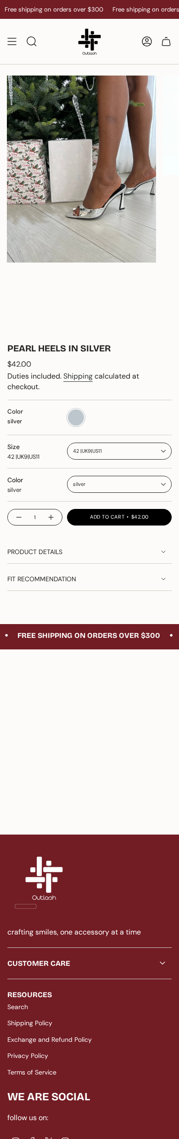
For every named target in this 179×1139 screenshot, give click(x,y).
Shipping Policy (29, 1023)
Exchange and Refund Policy (49, 1039)
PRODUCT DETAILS (34, 552)
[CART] (166, 41)
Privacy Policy (27, 1055)
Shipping (78, 376)
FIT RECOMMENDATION (41, 579)
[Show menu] (12, 41)
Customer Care (38, 963)
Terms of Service (31, 1072)
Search (17, 1007)
